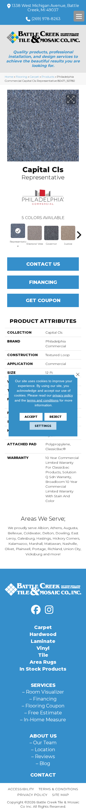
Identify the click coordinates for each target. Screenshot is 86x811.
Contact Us (43, 264)
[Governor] (51, 233)
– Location (43, 749)
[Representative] (18, 230)
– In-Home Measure (43, 720)
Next (78, 232)
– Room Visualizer (43, 692)
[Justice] (68, 233)
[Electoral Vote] (34, 233)
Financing (43, 282)
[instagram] (49, 610)
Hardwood (43, 634)
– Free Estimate (43, 713)
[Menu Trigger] (79, 16)
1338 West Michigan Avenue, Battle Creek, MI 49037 (45, 7)
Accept (31, 417)
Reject (55, 417)
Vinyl (43, 648)
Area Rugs (43, 662)
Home (9, 76)
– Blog (43, 763)
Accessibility (21, 789)
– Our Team (43, 742)
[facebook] (36, 610)
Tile (43, 655)
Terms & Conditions (58, 789)
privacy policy (63, 395)
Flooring (21, 76)
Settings (43, 426)
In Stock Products (43, 669)
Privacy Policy (32, 794)
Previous (7, 232)
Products (48, 76)
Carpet (34, 76)
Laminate (43, 641)
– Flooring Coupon (43, 706)
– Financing (43, 699)
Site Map (60, 794)
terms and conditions (43, 400)
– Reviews (43, 756)
